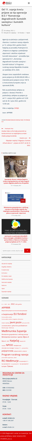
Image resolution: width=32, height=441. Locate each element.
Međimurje (11, 327)
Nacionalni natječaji (6, 282)
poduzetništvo (25, 348)
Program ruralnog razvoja (13, 120)
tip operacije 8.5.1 (15, 364)
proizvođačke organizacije (7, 357)
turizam (4, 366)
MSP (8, 341)
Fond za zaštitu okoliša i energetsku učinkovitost (12, 319)
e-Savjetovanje (7, 314)
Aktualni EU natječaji (10, 33)
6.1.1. (3, 304)
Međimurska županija (7, 279)
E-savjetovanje (5, 270)
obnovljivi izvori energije (8, 348)
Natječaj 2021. (23, 341)
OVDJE (16, 108)
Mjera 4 (26, 337)
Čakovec (10, 366)
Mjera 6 (4, 341)
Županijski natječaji (6, 291)
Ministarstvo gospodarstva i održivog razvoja (15, 334)
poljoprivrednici (18, 351)
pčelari (15, 357)
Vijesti (28, 33)
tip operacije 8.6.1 (24, 364)
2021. (9, 304)
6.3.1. (6, 304)
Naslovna (4, 285)
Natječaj (14, 340)
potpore (25, 351)
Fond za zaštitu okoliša (7, 317)
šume (21, 120)
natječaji (3, 345)
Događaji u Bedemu (7, 267)
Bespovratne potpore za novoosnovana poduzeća (14, 310)
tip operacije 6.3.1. (6, 364)
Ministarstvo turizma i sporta (12, 337)
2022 (13, 304)
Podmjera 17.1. (18, 348)
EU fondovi (21, 33)
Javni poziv (16, 322)
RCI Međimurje (10, 360)
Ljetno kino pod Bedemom (19, 325)
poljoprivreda (7, 350)
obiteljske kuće (17, 345)
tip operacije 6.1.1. (23, 361)
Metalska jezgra (5, 327)
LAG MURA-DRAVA (6, 325)
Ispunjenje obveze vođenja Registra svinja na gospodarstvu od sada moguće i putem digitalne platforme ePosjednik (16, 181)
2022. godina (18, 304)
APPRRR (6, 307)
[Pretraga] (27, 251)
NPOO (9, 345)
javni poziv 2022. (26, 322)
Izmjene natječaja (5, 322)
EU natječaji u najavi (7, 276)
